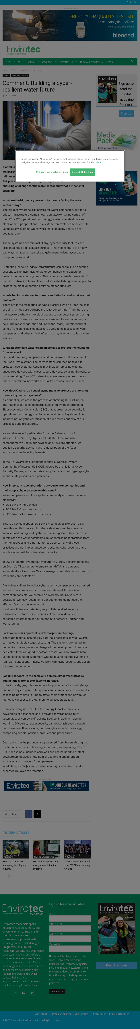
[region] (70, 166)
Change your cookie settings (52, 171)
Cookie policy (94, 162)
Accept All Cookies (82, 172)
